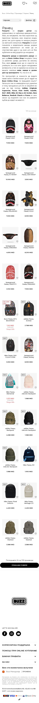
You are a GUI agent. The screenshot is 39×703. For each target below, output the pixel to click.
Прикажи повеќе (19, 565)
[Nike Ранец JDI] (29, 454)
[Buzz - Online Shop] (7, 3)
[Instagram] (11, 633)
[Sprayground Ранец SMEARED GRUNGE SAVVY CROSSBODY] (10, 235)
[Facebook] (4, 633)
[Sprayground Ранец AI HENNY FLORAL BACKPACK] (10, 162)
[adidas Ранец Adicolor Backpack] (29, 381)
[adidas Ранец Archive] (29, 308)
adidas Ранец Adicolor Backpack (29, 393)
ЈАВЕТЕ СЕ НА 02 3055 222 (19, 8)
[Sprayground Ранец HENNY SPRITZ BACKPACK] (29, 235)
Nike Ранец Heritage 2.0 (28, 502)
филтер (29, 20)
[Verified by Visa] (23, 696)
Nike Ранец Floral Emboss (10, 502)
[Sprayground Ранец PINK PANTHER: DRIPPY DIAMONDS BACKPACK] (29, 125)
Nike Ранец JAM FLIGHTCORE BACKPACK (10, 357)
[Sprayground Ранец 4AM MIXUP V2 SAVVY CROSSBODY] (29, 162)
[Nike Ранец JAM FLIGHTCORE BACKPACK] (10, 345)
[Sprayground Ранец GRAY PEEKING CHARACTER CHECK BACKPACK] (10, 125)
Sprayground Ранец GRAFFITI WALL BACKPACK (10, 284)
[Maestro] (7, 696)
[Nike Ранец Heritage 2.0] (29, 491)
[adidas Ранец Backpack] (10, 418)
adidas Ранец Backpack (10, 429)
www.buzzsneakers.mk (15, 688)
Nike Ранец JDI (28, 465)
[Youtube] (18, 633)
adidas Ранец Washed (10, 539)
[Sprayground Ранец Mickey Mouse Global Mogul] (29, 345)
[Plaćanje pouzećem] (20, 699)
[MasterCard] (4, 696)
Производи (18, 13)
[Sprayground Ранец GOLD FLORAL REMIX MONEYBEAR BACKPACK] (29, 199)
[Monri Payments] (34, 696)
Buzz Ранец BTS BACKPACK (10, 320)
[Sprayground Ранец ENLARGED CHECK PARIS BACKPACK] (10, 199)
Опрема (26, 13)
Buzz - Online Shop (8, 13)
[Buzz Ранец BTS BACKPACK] (10, 308)
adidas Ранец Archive (29, 320)
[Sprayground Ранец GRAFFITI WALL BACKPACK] (10, 272)
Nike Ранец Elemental (10, 393)
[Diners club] (28, 696)
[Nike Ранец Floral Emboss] (10, 491)
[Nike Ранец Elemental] (10, 381)
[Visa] (12, 696)
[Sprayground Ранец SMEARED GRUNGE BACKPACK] (29, 272)
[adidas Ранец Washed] (10, 527)
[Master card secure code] (18, 696)
